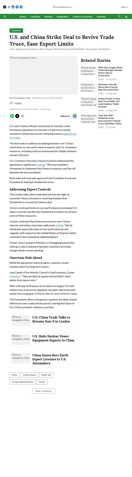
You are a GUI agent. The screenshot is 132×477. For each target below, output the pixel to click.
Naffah (18, 103)
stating (41, 164)
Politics (48, 16)
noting (59, 225)
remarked (15, 276)
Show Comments (44, 391)
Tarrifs (42, 382)
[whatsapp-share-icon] (12, 117)
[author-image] (12, 103)
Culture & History (83, 16)
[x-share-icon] (17, 117)
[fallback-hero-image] (89, 70)
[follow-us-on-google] (75, 116)
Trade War (46, 375)
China (14, 375)
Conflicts (35, 16)
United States (29, 375)
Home (22, 16)
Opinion (101, 16)
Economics (63, 16)
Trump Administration (22, 382)
